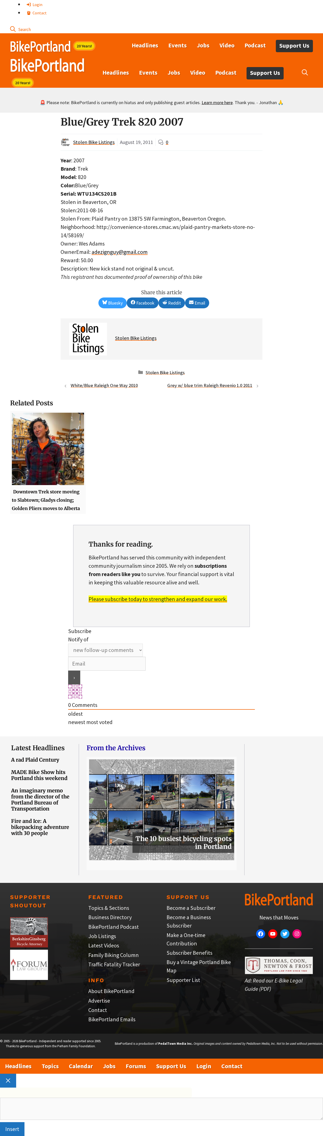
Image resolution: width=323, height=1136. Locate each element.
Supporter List (183, 979)
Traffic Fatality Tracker (114, 964)
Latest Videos (103, 945)
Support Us (294, 45)
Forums (136, 1066)
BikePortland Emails (112, 1019)
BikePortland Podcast (113, 926)
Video (227, 45)
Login (37, 4)
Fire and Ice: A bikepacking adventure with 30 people (40, 827)
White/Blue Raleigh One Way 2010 (104, 385)
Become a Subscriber (191, 907)
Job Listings (102, 936)
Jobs (203, 45)
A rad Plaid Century (35, 760)
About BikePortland (111, 991)
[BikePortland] (47, 66)
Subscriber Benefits (189, 952)
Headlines (145, 45)
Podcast (255, 45)
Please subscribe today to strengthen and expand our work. (158, 599)
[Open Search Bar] (20, 29)
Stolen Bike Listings (94, 142)
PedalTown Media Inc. (175, 1043)
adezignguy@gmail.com (120, 251)
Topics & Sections (108, 907)
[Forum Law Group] (29, 977)
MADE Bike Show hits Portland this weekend (39, 775)
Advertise (99, 1000)
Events (177, 45)
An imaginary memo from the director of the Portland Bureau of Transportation (40, 799)
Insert (12, 1128)
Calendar (81, 1066)
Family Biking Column (113, 955)
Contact (39, 12)
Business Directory (110, 917)
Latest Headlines (38, 748)
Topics (50, 1066)
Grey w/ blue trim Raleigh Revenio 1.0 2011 (209, 385)
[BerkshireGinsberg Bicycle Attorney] (29, 945)
